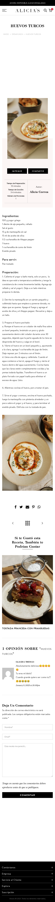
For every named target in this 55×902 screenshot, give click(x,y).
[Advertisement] (27, 66)
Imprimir (17, 171)
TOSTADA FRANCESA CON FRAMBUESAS (26, 628)
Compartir (38, 171)
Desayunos (17, 34)
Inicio (6, 34)
